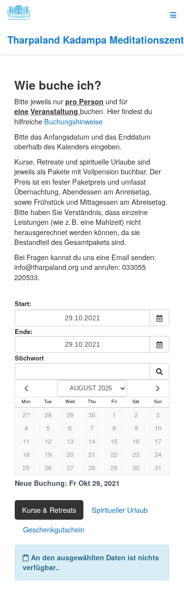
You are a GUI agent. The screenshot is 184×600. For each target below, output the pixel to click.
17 (158, 441)
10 (158, 427)
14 (91, 441)
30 (91, 414)
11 (26, 441)
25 (26, 467)
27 (26, 414)
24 (158, 454)
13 (70, 441)
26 (48, 467)
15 (113, 441)
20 (70, 454)
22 (113, 454)
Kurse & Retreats (49, 509)
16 (135, 441)
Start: (23, 303)
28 (48, 414)
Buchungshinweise (73, 121)
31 (158, 467)
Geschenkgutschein (53, 529)
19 (48, 454)
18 (26, 454)
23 (135, 454)
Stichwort (29, 357)
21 (91, 454)
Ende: (23, 331)
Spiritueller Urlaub (120, 509)
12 (48, 441)
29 (70, 414)
